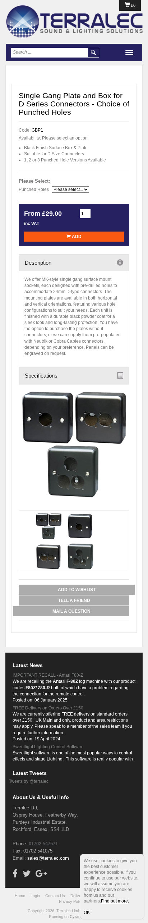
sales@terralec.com (48, 858)
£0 (132, 5)
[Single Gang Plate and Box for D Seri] (74, 444)
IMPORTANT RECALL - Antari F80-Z (48, 675)
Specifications (41, 376)
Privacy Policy (71, 901)
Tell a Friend (74, 600)
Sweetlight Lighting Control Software (48, 746)
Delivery (77, 896)
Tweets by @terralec (28, 781)
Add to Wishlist (77, 589)
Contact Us (55, 896)
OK (87, 912)
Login (35, 896)
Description (38, 263)
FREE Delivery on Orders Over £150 (48, 707)
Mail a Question (71, 611)
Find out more (114, 901)
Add (76, 236)
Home (20, 896)
